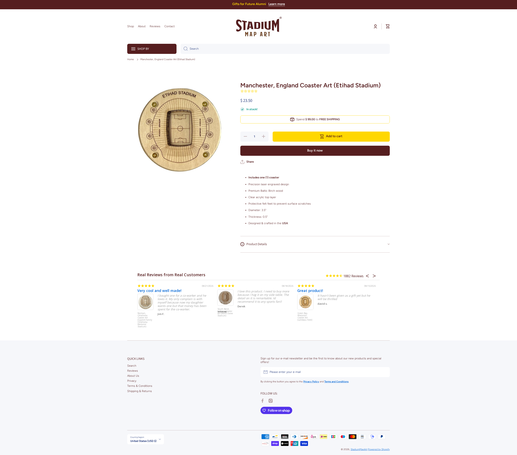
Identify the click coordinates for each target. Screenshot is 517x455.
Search (131, 365)
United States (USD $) (143, 440)
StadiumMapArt (359, 449)
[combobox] (285, 49)
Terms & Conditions (139, 386)
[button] (388, 26)
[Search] (184, 49)
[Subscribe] (385, 372)
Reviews (132, 370)
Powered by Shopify (379, 449)
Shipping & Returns (139, 391)
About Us (133, 376)
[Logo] (258, 26)
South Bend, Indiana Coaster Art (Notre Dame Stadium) (225, 312)
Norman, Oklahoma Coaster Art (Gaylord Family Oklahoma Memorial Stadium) (145, 319)
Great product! (310, 290)
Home (130, 59)
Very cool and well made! (159, 290)
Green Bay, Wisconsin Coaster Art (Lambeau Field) (304, 316)
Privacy (131, 381)
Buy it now (315, 150)
